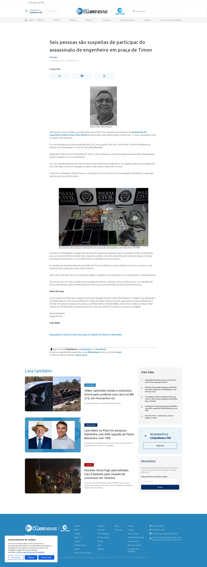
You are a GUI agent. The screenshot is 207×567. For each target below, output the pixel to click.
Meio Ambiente (103, 533)
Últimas (40, 20)
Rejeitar (31, 557)
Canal (118, 352)
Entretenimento (127, 20)
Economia (101, 526)
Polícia (57, 20)
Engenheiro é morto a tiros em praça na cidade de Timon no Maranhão (86, 334)
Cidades (72, 20)
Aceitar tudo (46, 557)
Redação (53, 57)
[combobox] (157, 11)
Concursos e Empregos (171, 20)
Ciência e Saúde (103, 537)
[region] (31, 549)
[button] (59, 76)
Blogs (88, 20)
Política (147, 20)
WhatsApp (93, 352)
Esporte (106, 20)
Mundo (100, 541)
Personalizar (16, 557)
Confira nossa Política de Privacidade (30, 552)
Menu (31, 20)
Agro (99, 545)
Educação (101, 529)
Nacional (101, 549)
